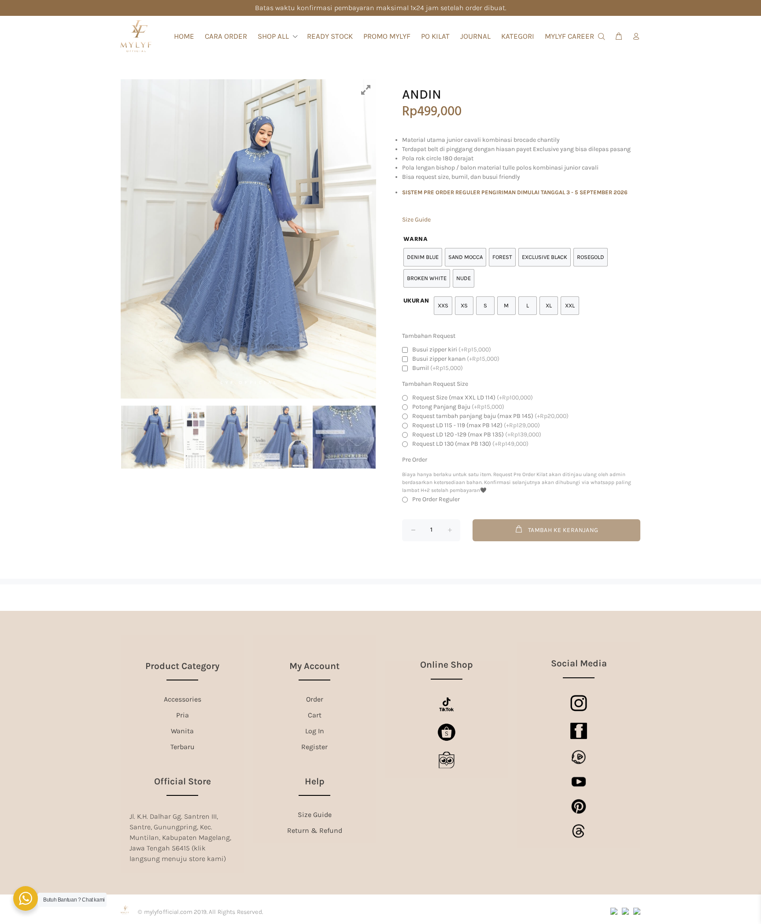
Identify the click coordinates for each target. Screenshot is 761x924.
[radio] (443, 305)
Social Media (579, 663)
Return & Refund (314, 830)
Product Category (182, 666)
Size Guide (416, 219)
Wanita (182, 731)
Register (314, 747)
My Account (314, 666)
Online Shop (446, 664)
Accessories (182, 699)
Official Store (182, 781)
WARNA (415, 239)
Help (315, 781)
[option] (248, 239)
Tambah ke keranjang (563, 530)
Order (314, 699)
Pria (182, 715)
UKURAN (416, 301)
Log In (314, 731)
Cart (314, 715)
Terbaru (182, 747)
